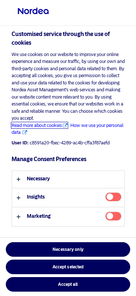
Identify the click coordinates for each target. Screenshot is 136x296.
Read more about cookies (37, 125)
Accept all (68, 284)
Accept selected (68, 266)
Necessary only (68, 249)
